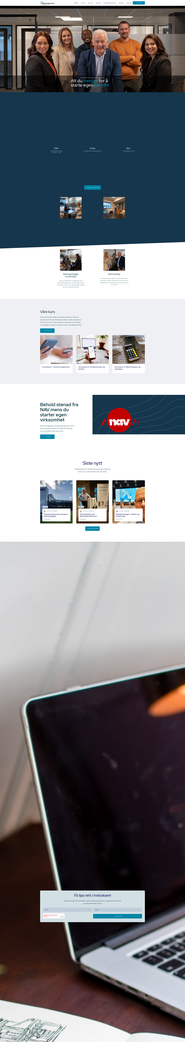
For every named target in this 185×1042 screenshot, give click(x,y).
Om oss (83, 3)
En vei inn (90, 3)
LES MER (48, 436)
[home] (47, 3)
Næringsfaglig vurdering (110, 3)
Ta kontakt (139, 3)
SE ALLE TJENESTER (93, 187)
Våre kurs (121, 3)
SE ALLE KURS (48, 330)
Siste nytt (128, 3)
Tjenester (98, 3)
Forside (76, 3)
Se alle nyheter (93, 528)
